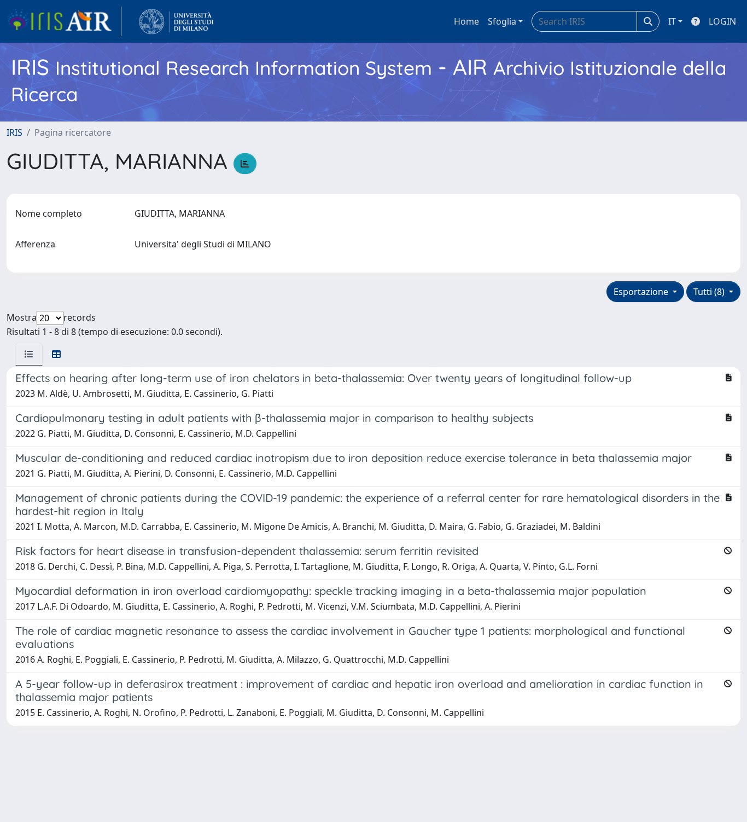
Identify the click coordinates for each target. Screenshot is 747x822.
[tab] (29, 354)
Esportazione (642, 292)
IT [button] (672, 21)
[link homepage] (64, 21)
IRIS (14, 132)
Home (466, 21)
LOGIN (722, 21)
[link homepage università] (176, 21)
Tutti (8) (710, 292)
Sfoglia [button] (502, 21)
